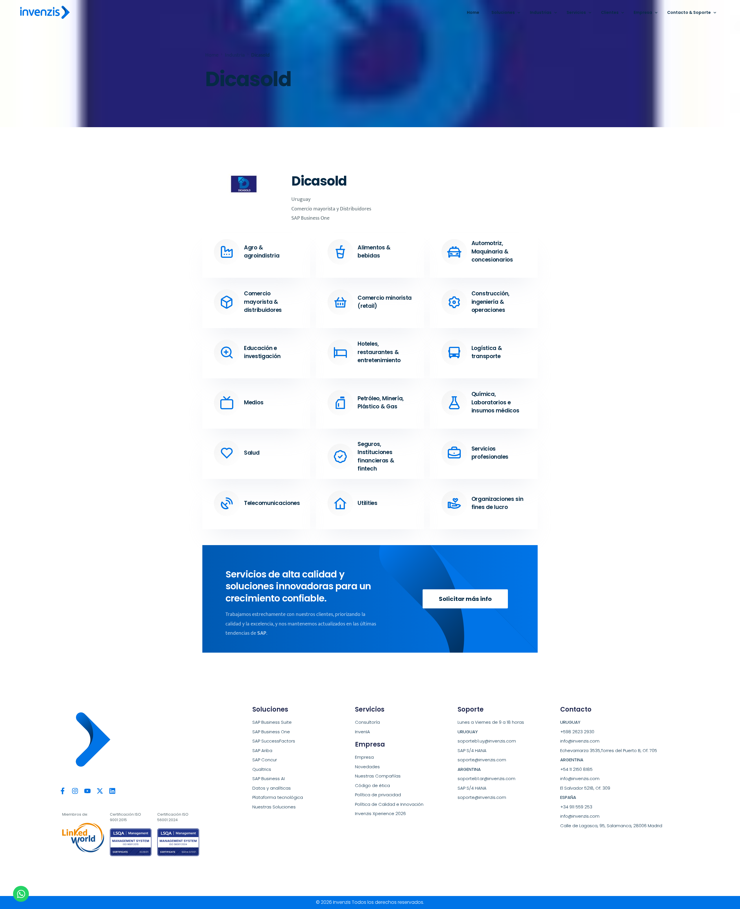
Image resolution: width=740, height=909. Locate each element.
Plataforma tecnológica (277, 797)
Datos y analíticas (271, 788)
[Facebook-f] (62, 791)
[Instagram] (75, 791)
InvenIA (362, 732)
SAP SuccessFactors (273, 741)
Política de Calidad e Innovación (389, 804)
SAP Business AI (268, 778)
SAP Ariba (262, 750)
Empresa (364, 757)
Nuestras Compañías (378, 776)
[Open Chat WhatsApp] (21, 894)
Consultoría (367, 722)
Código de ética (372, 785)
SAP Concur (264, 760)
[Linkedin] (112, 791)
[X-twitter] (100, 791)
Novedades (367, 767)
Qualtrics (261, 769)
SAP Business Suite (272, 722)
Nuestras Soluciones (274, 807)
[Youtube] (87, 791)
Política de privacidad (378, 795)
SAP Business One (271, 732)
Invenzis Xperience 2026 (380, 813)
